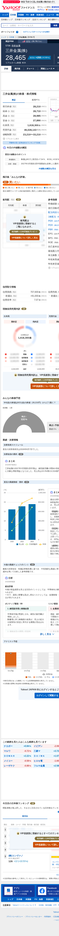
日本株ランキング (22, 19)
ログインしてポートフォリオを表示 (36, 32)
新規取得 (55, 7)
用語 (14, 106)
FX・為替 (30, 15)
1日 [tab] (52, 120)
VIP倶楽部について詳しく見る (25, 238)
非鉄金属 (16, 46)
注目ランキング (39, 19)
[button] (47, 634)
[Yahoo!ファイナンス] (18, 6)
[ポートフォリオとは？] (17, 31)
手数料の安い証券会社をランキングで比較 (24, 143)
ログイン (41, 10)
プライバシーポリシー (14, 917)
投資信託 (40, 15)
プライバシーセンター (33, 917)
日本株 (13, 15)
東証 (14, 100)
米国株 (21, 15)
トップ (5, 15)
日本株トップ (7, 19)
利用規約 (47, 917)
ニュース (50, 15)
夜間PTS (35, 100)
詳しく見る (45, 634)
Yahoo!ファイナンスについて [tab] (23, 905)
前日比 (25, 816)
